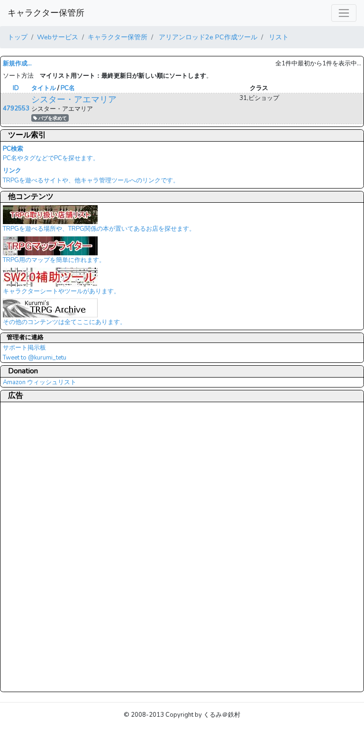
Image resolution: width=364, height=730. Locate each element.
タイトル (43, 88)
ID (16, 88)
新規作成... (17, 63)
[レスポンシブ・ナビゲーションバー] (343, 13)
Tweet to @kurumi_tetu (34, 357)
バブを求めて (52, 118)
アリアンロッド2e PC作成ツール (207, 37)
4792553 (16, 108)
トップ (17, 37)
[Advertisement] (41, 547)
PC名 (68, 88)
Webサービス (57, 37)
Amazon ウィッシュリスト (39, 382)
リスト (278, 37)
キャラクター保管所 (46, 12)
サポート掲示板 (24, 347)
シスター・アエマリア (74, 99)
